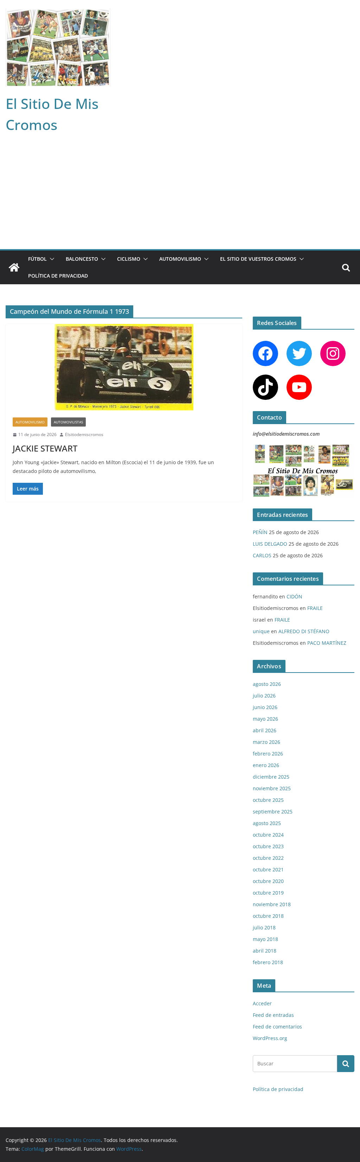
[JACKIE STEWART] (124, 367)
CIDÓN (294, 596)
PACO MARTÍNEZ (326, 643)
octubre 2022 (268, 858)
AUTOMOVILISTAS (68, 422)
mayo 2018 (265, 939)
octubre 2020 (268, 881)
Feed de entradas (273, 1015)
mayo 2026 (265, 718)
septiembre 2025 (272, 811)
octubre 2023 (268, 846)
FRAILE (315, 608)
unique (261, 631)
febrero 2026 (268, 753)
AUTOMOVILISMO (180, 258)
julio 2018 (264, 927)
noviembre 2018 (272, 904)
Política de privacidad (58, 275)
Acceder (262, 1003)
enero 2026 (266, 765)
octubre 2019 (268, 892)
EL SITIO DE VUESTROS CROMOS (258, 258)
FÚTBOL (37, 258)
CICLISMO (128, 258)
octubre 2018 (268, 916)
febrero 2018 (268, 962)
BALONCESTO (82, 258)
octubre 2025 (268, 800)
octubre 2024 (268, 834)
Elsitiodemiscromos (84, 434)
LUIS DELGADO (270, 543)
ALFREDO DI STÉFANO (303, 631)
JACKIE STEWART (45, 448)
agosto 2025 (267, 823)
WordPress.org (270, 1038)
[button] (50, 259)
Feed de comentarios (277, 1026)
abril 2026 (264, 730)
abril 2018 (264, 950)
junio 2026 (265, 707)
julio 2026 (264, 695)
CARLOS (262, 555)
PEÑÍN (260, 532)
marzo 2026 (266, 742)
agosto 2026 (267, 684)
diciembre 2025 (271, 776)
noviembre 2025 (272, 788)
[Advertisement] (180, 196)
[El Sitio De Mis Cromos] (14, 267)
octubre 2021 (268, 869)
